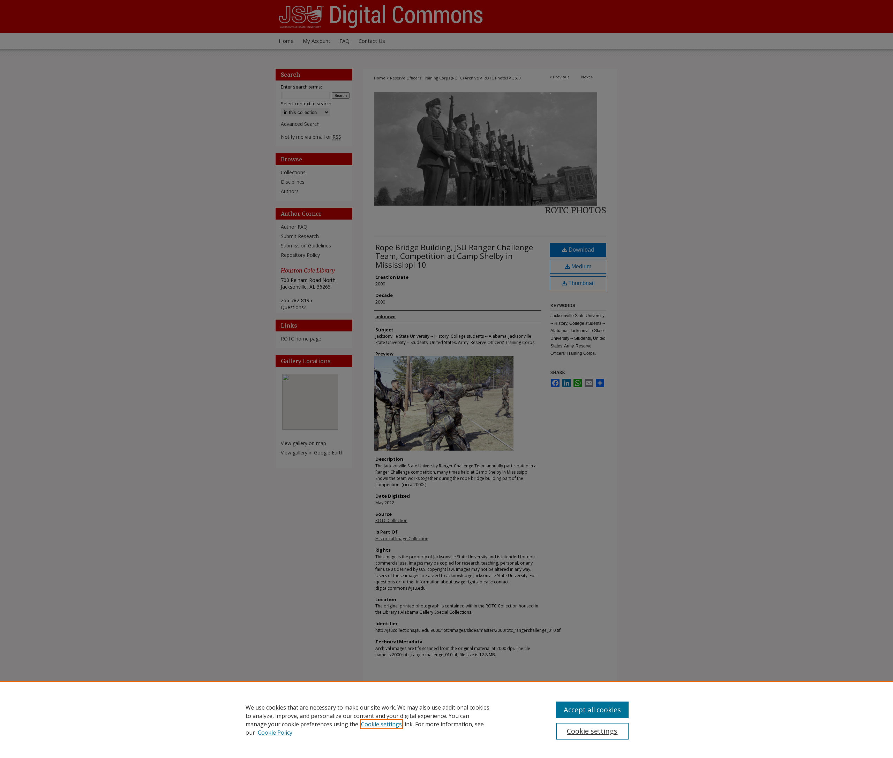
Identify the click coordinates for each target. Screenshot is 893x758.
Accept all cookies (592, 709)
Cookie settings (381, 724)
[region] (446, 719)
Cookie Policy (275, 732)
